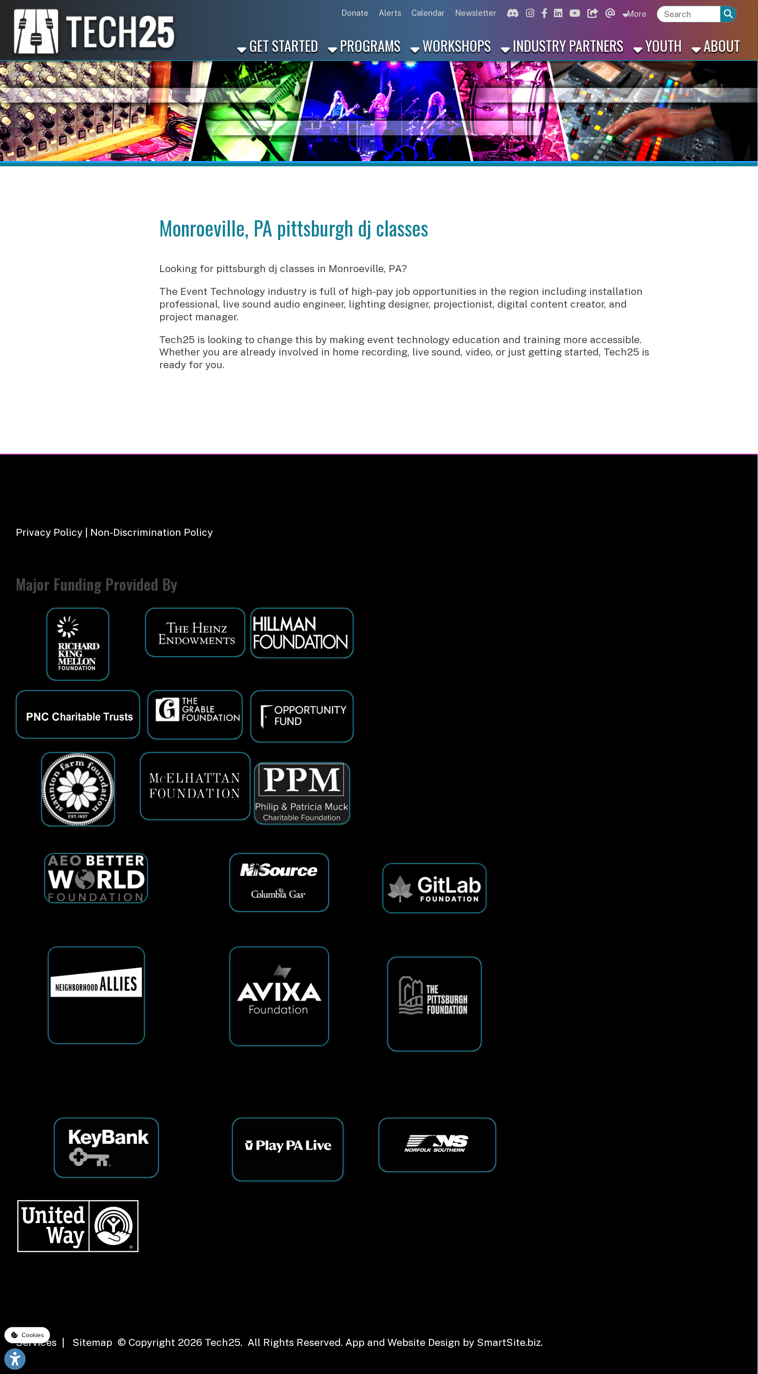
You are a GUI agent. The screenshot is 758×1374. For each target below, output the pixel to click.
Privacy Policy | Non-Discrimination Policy (114, 532)
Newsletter (476, 13)
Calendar (428, 13)
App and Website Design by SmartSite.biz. (444, 1342)
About (720, 45)
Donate (354, 13)
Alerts (390, 13)
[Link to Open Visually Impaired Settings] (14, 1359)
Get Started (282, 45)
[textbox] (688, 14)
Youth (662, 45)
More (636, 13)
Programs (368, 45)
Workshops (455, 45)
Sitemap (92, 1342)
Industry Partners (566, 45)
